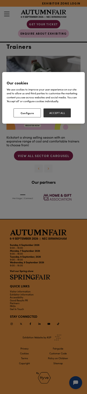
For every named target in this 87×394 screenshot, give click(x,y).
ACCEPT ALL (57, 113)
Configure (27, 113)
